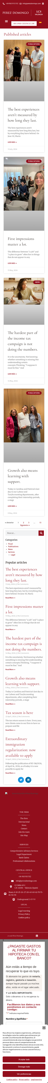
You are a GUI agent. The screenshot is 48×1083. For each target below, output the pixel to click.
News (10, 549)
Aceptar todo (24, 1059)
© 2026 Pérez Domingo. (15, 936)
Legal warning (36, 1079)
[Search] (41, 533)
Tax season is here (19, 712)
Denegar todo (24, 1067)
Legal (13, 555)
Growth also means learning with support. (23, 476)
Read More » (10, 598)
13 (40, 522)
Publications (13, 546)
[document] (24, 1011)
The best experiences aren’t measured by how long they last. (23, 115)
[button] (44, 1027)
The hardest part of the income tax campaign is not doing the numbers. (23, 644)
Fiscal (10, 544)
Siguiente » (25, 525)
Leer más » (12, 142)
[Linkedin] (37, 936)
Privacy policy (24, 1079)
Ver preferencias (24, 1074)
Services (11, 552)
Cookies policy (11, 1079)
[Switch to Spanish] (40, 22)
